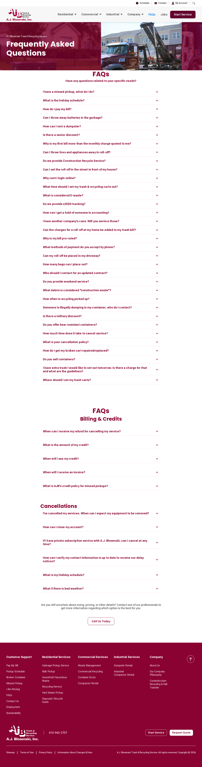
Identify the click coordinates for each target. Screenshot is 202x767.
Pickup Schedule (15, 671)
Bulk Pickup (48, 671)
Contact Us (12, 701)
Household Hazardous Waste (54, 679)
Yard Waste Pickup (52, 692)
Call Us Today (101, 621)
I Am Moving (13, 689)
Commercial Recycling (90, 671)
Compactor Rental (88, 683)
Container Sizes (87, 677)
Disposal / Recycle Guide (52, 700)
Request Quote (181, 732)
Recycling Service (52, 686)
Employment (13, 707)
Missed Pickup (14, 683)
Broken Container (16, 677)
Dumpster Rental (123, 665)
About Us (155, 665)
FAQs (152, 14)
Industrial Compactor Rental (124, 673)
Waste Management (89, 665)
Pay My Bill (12, 665)
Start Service (183, 14)
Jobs (163, 14)
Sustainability (13, 713)
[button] (67, 14)
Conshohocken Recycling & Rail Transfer (158, 684)
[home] (19, 14)
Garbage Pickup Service (55, 665)
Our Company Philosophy (157, 673)
